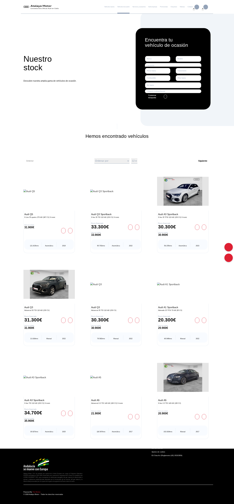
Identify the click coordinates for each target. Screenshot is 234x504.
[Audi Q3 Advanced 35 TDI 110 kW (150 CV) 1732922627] (116, 284)
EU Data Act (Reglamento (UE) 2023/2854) (167, 455)
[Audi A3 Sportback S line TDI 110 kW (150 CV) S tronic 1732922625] (49, 377)
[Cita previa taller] (228, 247)
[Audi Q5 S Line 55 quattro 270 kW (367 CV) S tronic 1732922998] (49, 191)
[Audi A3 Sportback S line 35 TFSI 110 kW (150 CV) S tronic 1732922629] (182, 191)
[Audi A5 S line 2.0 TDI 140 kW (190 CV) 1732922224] (182, 377)
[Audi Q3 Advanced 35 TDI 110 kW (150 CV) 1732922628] (49, 284)
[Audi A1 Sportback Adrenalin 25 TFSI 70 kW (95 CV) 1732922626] (182, 284)
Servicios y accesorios (139, 7)
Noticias (182, 7)
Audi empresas (152, 7)
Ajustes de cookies (158, 452)
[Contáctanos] (228, 257)
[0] (205, 6)
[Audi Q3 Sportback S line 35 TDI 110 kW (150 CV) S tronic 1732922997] (116, 191)
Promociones (164, 7)
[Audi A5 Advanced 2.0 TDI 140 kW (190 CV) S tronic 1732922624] (116, 377)
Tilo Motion (36, 492)
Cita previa (174, 7)
